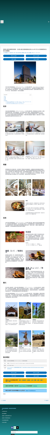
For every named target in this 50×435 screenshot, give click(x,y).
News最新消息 (10, 52)
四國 (41, 380)
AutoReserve (32, 390)
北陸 (38, 380)
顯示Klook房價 (36, 59)
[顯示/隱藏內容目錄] (30, 95)
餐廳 (5, 97)
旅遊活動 (19, 52)
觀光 (5, 99)
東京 (20, 380)
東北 (10, 381)
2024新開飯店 (5, 52)
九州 (32, 380)
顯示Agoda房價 (13, 55)
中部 (6, 381)
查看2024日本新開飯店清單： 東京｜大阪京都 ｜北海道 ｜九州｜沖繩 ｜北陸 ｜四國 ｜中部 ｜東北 (19, 101)
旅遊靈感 (22, 52)
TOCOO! (35, 386)
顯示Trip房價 (14, 59)
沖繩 (35, 380)
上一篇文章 (3, 400)
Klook (20, 386)
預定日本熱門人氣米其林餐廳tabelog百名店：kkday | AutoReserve (15, 103)
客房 (5, 96)
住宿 (14, 52)
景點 (25, 52)
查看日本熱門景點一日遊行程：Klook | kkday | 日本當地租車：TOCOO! (16, 102)
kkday (24, 386)
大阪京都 (24, 380)
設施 (27, 52)
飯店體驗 (29, 52)
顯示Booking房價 (36, 55)
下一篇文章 (46, 400)
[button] (49, 22)
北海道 (16, 52)
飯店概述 (5, 100)
